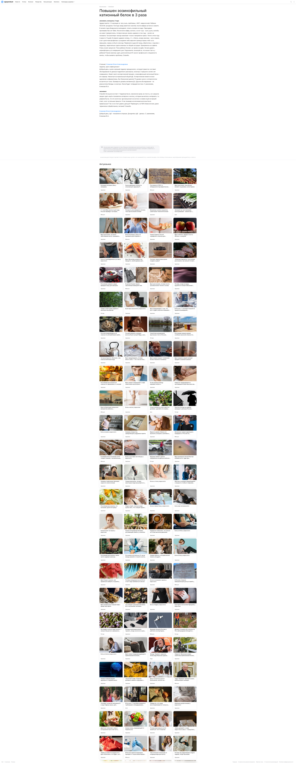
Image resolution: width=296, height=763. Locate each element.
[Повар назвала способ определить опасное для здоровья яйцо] (160, 229)
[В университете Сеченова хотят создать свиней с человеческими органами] (111, 451)
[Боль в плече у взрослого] (111, 648)
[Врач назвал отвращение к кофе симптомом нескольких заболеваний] (135, 377)
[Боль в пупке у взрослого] (111, 426)
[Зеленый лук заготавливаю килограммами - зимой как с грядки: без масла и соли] (185, 204)
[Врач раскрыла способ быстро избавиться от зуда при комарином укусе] (185, 451)
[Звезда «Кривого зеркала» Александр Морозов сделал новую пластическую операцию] (160, 648)
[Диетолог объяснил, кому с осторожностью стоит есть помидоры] (111, 722)
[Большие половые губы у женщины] (111, 180)
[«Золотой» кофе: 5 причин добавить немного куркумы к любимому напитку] (135, 673)
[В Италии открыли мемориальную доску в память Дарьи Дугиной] (185, 574)
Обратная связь (259, 761)
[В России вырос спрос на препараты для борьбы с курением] (135, 229)
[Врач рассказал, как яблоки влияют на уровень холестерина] (185, 180)
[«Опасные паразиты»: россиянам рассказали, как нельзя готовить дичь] (185, 254)
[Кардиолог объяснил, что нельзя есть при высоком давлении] (160, 525)
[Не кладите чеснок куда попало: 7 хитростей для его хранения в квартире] (111, 624)
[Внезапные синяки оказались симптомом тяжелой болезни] (160, 204)
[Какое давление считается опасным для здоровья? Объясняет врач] (135, 180)
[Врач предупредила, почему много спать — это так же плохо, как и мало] (135, 352)
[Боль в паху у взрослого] (185, 550)
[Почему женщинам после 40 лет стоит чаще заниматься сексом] (135, 574)
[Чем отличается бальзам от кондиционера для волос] (160, 747)
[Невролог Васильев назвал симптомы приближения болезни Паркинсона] (185, 648)
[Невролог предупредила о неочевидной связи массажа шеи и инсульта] (185, 377)
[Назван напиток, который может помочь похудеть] (160, 550)
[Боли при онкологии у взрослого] (135, 303)
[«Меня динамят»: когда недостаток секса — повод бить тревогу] (185, 722)
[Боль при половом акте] (185, 500)
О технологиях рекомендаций (271, 761)
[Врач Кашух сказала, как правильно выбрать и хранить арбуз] (111, 574)
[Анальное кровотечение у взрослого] (185, 698)
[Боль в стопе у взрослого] (160, 476)
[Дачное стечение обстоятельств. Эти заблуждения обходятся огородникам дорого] (185, 624)
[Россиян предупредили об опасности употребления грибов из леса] (111, 328)
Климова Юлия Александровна (117, 64)
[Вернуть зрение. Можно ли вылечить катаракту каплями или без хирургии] (160, 426)
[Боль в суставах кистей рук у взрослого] (135, 451)
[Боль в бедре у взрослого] (160, 599)
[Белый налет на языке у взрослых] (111, 525)
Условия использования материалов (246, 761)
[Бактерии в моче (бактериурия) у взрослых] (185, 599)
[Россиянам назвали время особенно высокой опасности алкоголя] (185, 328)
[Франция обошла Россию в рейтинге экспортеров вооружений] (160, 624)
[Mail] (2, 2)
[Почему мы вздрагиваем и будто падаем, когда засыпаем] (185, 747)
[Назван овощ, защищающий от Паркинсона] (135, 722)
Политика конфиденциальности (286, 761)
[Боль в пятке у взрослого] (185, 525)
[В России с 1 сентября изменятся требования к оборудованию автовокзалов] (135, 698)
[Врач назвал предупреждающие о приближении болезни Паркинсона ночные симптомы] (135, 648)
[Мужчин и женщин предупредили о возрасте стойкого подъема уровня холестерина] (185, 476)
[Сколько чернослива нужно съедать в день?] (160, 254)
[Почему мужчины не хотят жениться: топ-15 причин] (160, 722)
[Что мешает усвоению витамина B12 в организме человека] (135, 599)
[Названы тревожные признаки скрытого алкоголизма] (111, 476)
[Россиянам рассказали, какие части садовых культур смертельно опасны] (111, 550)
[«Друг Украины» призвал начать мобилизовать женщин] (185, 673)
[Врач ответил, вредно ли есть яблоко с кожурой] (185, 229)
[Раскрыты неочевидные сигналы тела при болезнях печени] (135, 204)
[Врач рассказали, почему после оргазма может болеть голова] (160, 278)
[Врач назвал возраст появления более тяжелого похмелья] (160, 352)
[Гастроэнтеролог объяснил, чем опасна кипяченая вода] (111, 352)
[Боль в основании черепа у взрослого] (160, 574)
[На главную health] (8, 2)
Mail (2, 761)
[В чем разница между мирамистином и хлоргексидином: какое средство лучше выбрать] (160, 377)
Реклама (13, 761)
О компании (7, 761)
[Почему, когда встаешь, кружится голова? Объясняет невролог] (185, 278)
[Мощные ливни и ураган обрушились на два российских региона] (160, 451)
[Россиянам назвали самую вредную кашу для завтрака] (111, 278)
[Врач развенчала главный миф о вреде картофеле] (111, 599)
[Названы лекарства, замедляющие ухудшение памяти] (135, 426)
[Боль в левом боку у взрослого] (160, 500)
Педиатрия (111, 6)
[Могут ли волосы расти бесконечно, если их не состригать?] (160, 673)
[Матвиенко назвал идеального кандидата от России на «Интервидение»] (185, 426)
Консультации (102, 6)
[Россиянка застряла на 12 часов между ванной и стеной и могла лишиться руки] (135, 550)
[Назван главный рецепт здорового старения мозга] (111, 673)
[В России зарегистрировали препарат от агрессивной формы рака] (135, 747)
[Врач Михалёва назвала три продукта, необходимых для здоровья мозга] (135, 254)
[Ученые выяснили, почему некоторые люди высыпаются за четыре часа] (135, 476)
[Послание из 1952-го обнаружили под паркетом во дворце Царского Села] (160, 180)
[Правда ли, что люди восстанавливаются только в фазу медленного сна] (160, 698)
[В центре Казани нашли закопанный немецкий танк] (135, 278)
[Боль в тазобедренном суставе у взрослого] (111, 254)
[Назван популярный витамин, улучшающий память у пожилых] (135, 525)
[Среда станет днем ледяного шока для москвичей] (111, 303)
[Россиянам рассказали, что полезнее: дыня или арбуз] (111, 500)
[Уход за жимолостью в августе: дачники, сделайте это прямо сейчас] (160, 402)
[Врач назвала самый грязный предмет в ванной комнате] (185, 352)
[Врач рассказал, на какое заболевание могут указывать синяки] (111, 229)
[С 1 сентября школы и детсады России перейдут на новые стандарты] (111, 204)
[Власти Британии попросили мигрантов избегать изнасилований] (111, 402)
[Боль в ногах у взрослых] (135, 402)
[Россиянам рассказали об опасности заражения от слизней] (111, 377)
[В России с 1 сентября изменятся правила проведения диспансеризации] (185, 303)
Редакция (235, 761)
